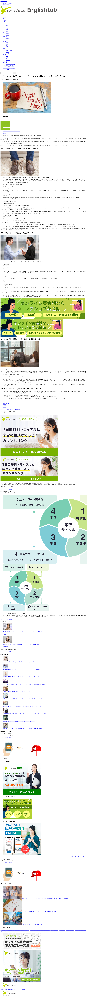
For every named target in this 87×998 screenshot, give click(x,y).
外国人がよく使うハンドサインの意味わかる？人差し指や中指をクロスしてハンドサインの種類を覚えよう (46, 898)
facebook (5, 404)
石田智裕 (81, 930)
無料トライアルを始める (6, 489)
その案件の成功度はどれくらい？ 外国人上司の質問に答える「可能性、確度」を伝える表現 (24, 713)
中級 (7, 24)
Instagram (5, 18)
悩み (4, 32)
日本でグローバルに (10, 64)
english (2, 930)
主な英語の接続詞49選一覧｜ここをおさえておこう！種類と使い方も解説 (39, 911)
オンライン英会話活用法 (8, 66)
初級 (7, 25)
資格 (75, 930)
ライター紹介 (6, 4)
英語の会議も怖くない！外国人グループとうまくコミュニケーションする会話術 (21, 669)
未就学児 (8, 53)
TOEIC (7, 37)
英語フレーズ (4, 409)
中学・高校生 (9, 50)
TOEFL (7, 38)
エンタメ (5, 54)
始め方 (7, 35)
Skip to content (4, 1)
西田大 (84, 930)
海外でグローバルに (10, 65)
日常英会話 (18, 930)
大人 (7, 49)
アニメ (7, 58)
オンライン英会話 (41, 930)
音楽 (7, 57)
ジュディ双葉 (68, 930)
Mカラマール (46, 930)
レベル (4, 21)
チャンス (5, 62)
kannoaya (57, 930)
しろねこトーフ (53, 930)
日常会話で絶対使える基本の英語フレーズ (32, 924)
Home (4, 20)
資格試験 (5, 36)
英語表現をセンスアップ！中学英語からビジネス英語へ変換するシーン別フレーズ (22, 706)
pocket (4, 407)
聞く (7, 45)
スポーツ (8, 60)
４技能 (4, 41)
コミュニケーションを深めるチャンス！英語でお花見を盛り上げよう (19, 691)
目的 (4, 27)
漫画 (50, 930)
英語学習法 (24, 930)
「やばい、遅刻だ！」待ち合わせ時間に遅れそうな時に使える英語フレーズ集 (21, 662)
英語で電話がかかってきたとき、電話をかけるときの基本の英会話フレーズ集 (21, 676)
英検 (7, 40)
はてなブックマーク (7, 405)
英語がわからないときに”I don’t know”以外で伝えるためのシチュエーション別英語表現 (23, 728)
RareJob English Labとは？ (9, 3)
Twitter (4, 17)
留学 (7, 29)
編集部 (17, 409)
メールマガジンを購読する (7, 737)
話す (7, 42)
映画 (7, 56)
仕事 (7, 28)
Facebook (5, 16)
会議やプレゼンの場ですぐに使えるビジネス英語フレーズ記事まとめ (19, 721)
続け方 (7, 33)
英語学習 (12, 930)
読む (7, 46)
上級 (7, 23)
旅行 (7, 61)
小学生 (7, 52)
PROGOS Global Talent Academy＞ (78, 856)
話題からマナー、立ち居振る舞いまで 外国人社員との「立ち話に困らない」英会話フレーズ (24, 698)
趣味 (7, 31)
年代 (4, 48)
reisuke (71, 930)
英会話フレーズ (8, 930)
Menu (2, 71)
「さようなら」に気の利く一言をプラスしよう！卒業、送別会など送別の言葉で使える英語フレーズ (26, 684)
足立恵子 (31, 930)
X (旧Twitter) (6, 403)
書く (7, 44)
